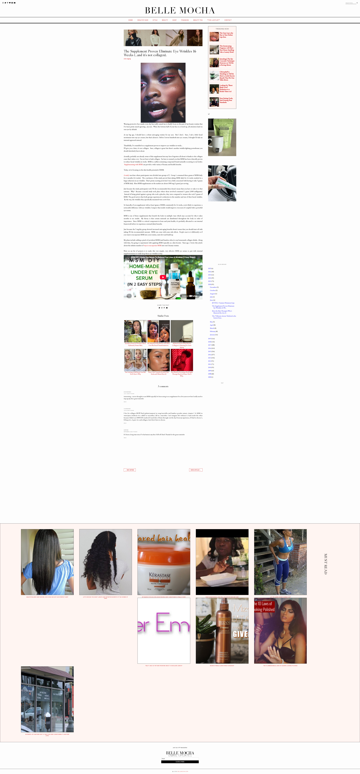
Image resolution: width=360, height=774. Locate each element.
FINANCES (185, 20)
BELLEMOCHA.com (183, 771)
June (211, 300)
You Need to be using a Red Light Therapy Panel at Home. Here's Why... (182, 372)
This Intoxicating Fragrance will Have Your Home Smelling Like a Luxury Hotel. (227, 49)
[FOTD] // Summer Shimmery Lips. (223, 303)
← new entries (129, 470)
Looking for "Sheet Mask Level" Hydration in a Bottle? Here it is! (226, 88)
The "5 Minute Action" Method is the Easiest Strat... (224, 317)
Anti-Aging (127, 59)
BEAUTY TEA (198, 20)
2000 (209, 377)
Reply (125, 401)
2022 (209, 278)
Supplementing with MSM (133, 164)
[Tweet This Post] (159, 308)
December (213, 287)
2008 (209, 374)
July (211, 297)
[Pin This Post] (164, 308)
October (213, 290)
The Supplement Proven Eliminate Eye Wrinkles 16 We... (223, 307)
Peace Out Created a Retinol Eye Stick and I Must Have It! (158, 372)
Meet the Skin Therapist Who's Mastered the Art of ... (222, 312)
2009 (209, 371)
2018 (209, 342)
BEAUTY (165, 20)
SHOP (174, 20)
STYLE (155, 20)
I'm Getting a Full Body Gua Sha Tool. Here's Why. (135, 372)
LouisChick (127, 408)
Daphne (126, 430)
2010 (209, 367)
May (211, 322)
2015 (209, 351)
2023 (209, 275)
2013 (209, 358)
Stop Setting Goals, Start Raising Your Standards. (226, 100)
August (212, 294)
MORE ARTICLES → (196, 470)
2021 (209, 281)
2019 (209, 339)
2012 (209, 361)
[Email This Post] (167, 308)
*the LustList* (213, 20)
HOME (130, 20)
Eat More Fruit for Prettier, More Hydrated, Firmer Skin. (135, 343)
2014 (209, 355)
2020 (209, 284)
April (212, 325)
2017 (209, 345)
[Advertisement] (163, 499)
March (212, 328)
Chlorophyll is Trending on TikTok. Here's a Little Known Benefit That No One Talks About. (227, 76)
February (213, 331)
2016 (209, 348)
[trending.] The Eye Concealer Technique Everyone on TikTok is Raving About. (227, 62)
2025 (209, 268)
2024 (209, 272)
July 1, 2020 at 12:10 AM (129, 393)
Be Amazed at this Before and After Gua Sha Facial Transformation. (159, 343)
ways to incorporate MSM (153, 245)
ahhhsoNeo (127, 392)
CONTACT (228, 20)
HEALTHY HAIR (142, 20)
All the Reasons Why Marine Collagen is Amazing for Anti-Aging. (182, 343)
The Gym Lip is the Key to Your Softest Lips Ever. (226, 35)
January (212, 335)
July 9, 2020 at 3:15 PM (129, 410)
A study (126, 175)
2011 (209, 364)
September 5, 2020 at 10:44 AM (130, 431)
